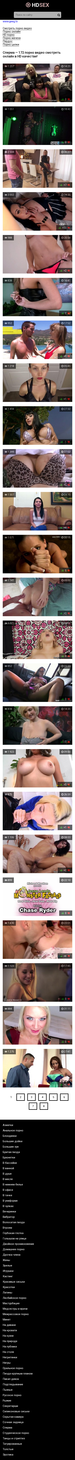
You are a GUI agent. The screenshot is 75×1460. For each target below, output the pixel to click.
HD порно (9, 34)
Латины (7, 1292)
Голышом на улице (14, 1238)
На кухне (8, 1335)
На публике (10, 1346)
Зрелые (7, 1265)
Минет (7, 1319)
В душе (7, 1173)
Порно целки (11, 44)
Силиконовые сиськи (16, 1411)
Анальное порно (13, 1130)
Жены (6, 1260)
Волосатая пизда (14, 1222)
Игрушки (8, 1271)
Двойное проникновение (18, 1244)
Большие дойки (12, 1141)
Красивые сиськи (14, 1281)
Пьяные (8, 1389)
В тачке (7, 1195)
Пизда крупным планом (18, 1373)
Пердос (8, 41)
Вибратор (9, 1217)
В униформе (10, 1200)
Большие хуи (11, 1146)
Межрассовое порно (16, 1314)
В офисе (8, 1190)
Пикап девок (11, 1379)
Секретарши (10, 1406)
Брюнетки (9, 1157)
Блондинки (10, 1135)
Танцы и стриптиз (14, 1438)
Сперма (7, 1427)
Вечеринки (9, 1211)
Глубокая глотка (13, 1233)
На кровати (10, 1330)
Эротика (8, 1454)
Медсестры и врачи (15, 1308)
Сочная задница (13, 1422)
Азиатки (8, 1125)
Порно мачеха (12, 38)
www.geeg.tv (10, 21)
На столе (8, 1352)
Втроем (7, 1227)
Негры (7, 1362)
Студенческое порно (16, 1433)
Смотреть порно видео (17, 28)
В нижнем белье (13, 1184)
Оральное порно (13, 1368)
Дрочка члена (11, 1254)
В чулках (8, 1206)
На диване (9, 1325)
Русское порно (12, 1395)
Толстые (8, 1449)
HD (40, 5)
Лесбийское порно (14, 1298)
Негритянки (10, 1357)
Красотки (9, 1287)
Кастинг (8, 1276)
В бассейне (10, 1163)
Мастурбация (11, 1303)
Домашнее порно (14, 1249)
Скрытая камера (13, 1416)
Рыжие (7, 1400)
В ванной (8, 1168)
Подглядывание (13, 1384)
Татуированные (12, 1443)
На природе (10, 1341)
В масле (8, 1179)
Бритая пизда (11, 1152)
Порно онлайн (12, 31)
